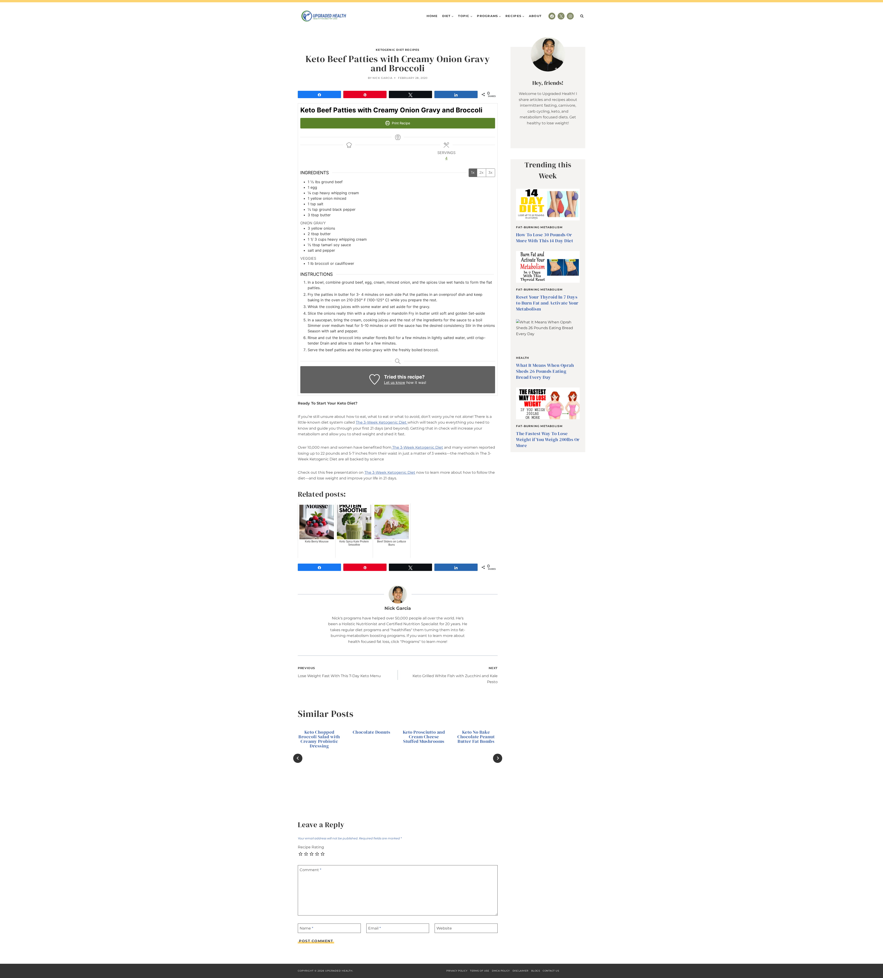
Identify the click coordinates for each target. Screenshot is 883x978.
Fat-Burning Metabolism (539, 227)
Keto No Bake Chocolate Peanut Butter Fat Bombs (476, 736)
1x (473, 172)
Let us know (394, 382)
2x (481, 172)
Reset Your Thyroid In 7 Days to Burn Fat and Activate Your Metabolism (547, 303)
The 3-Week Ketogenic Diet (381, 422)
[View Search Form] (581, 16)
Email (374, 928)
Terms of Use (479, 970)
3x (490, 172)
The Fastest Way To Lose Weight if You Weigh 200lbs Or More (548, 439)
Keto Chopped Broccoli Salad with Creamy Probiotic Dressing (319, 739)
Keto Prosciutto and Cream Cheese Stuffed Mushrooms (424, 736)
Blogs (535, 970)
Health (522, 357)
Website (444, 928)
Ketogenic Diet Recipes (397, 49)
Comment (310, 869)
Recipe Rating (311, 847)
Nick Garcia (383, 78)
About (535, 16)
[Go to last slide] (297, 758)
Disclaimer (520, 970)
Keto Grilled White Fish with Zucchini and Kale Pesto (455, 675)
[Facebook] (551, 16)
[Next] (497, 758)
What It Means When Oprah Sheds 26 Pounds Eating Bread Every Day (545, 371)
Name (306, 928)
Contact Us (551, 970)
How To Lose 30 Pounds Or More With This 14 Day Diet (544, 237)
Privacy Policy (456, 970)
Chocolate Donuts (371, 732)
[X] (561, 16)
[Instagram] (570, 16)
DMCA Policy (501, 970)
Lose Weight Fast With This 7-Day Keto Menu (339, 672)
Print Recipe (400, 123)
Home (432, 16)
